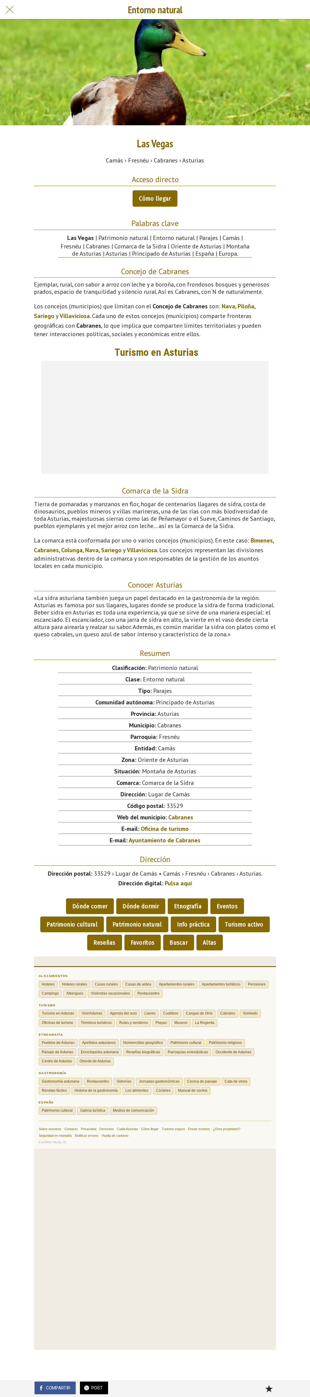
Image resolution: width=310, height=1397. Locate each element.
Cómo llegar (155, 198)
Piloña (246, 306)
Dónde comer (89, 906)
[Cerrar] (9, 9)
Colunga (72, 550)
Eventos (227, 906)
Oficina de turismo (165, 829)
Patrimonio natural (137, 924)
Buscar (179, 942)
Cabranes (46, 550)
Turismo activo (244, 924)
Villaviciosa (75, 316)
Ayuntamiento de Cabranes (164, 840)
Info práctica (193, 924)
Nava (228, 306)
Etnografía (188, 906)
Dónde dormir (141, 906)
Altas (209, 942)
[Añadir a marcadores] (269, 1388)
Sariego (44, 316)
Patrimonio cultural (72, 924)
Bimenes (262, 540)
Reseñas (104, 942)
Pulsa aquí (178, 883)
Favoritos (143, 942)
